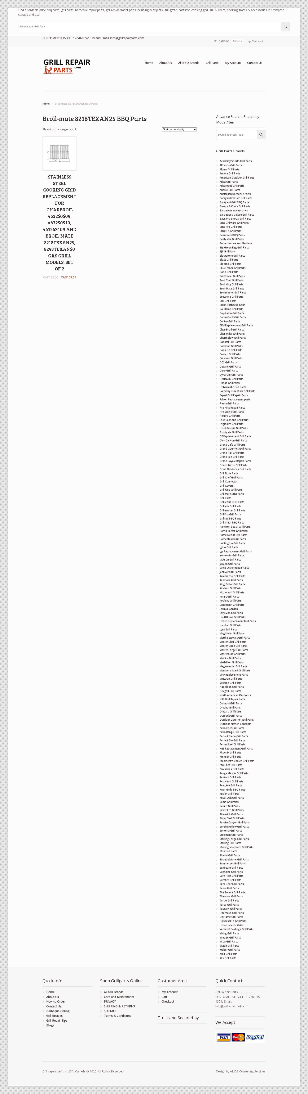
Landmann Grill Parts (232, 605)
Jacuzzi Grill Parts (230, 564)
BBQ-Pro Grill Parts (231, 227)
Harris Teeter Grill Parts (234, 531)
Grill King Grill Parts (231, 489)
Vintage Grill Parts (230, 937)
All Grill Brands (113, 992)
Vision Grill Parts (229, 945)
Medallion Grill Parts (232, 662)
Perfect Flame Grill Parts (234, 736)
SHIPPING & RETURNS (119, 1006)
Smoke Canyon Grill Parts (235, 822)
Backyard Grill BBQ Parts (234, 202)
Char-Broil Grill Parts (232, 329)
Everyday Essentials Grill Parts (237, 391)
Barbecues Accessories (234, 210)
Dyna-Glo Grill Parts (231, 375)
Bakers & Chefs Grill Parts (235, 206)
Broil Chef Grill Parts (232, 280)
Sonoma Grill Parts (231, 830)
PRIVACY (110, 1001)
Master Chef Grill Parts (233, 642)
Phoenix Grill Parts (230, 752)
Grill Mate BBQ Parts (232, 494)
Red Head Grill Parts (231, 781)
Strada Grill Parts (230, 855)
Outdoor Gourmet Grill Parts (237, 719)
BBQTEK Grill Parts (231, 231)
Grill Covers (227, 485)
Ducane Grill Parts (230, 366)
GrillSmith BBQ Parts (232, 522)
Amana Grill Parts (230, 173)
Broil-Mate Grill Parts (232, 288)
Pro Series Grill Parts (232, 769)
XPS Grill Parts (228, 958)
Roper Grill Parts (229, 794)
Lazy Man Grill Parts (231, 613)
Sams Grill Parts (229, 802)
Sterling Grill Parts (230, 843)
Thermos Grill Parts (231, 896)
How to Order (55, 1001)
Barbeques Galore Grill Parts (237, 214)
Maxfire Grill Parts (230, 658)
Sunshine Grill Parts (231, 872)
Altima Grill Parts (229, 169)
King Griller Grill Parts (232, 584)
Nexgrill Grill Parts (230, 691)
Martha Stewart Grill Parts (235, 637)
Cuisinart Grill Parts (231, 358)
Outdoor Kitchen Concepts (235, 724)
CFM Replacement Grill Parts (236, 325)
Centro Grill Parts (230, 321)
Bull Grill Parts (228, 301)
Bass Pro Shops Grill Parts (235, 218)
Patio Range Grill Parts (233, 732)
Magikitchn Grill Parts (232, 633)
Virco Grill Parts (229, 941)
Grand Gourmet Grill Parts (235, 448)
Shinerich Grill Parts (231, 814)
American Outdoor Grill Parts (237, 177)
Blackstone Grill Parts (232, 255)
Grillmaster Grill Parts (232, 510)
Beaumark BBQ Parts (232, 235)
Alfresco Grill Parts (231, 165)
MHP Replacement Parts (234, 674)
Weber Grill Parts (230, 949)
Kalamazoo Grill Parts (232, 576)
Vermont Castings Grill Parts (237, 929)
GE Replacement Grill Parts (235, 436)
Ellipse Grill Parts (230, 383)
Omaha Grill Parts (230, 707)
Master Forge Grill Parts (234, 650)
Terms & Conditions (117, 1016)
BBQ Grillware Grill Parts (234, 223)
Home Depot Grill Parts (233, 535)
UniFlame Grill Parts (231, 917)
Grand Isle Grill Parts (232, 457)
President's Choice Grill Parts (237, 761)
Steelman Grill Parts (231, 835)
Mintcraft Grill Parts (231, 678)
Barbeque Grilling (57, 1011)
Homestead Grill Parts (233, 539)
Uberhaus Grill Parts (232, 913)
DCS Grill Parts (228, 362)
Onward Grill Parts (231, 711)
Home (149, 63)
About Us (165, 63)
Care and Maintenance (119, 997)
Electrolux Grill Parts (231, 379)
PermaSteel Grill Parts (233, 744)
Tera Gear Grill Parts (232, 884)
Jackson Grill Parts (230, 559)
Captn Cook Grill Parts (233, 317)
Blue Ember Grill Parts (233, 268)
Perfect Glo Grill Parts (232, 740)
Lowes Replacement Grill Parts (238, 621)
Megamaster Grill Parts (233, 666)
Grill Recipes (54, 1016)
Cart (164, 997)
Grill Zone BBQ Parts (232, 502)
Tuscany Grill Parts (231, 908)
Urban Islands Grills (231, 925)
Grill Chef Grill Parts (231, 477)
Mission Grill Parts (230, 683)
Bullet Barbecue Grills (232, 305)
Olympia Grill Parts (231, 703)
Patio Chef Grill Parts (232, 728)
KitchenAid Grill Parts (232, 592)
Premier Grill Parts (230, 756)
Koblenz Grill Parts (231, 600)
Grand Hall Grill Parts (232, 453)
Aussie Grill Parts (230, 190)
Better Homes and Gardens (236, 243)
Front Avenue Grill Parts (234, 428)
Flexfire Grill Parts (230, 416)
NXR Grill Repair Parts (232, 699)
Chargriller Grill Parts (232, 334)
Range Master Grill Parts (234, 773)
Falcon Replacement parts (235, 399)
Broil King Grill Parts (231, 284)
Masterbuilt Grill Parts (233, 654)
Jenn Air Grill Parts (230, 572)
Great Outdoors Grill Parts (235, 469)
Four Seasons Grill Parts (234, 420)
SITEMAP (110, 1011)
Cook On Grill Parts (231, 350)
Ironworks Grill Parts (232, 555)
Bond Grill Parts (229, 272)
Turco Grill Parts (229, 904)
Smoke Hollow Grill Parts (234, 826)
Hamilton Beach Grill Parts (235, 526)
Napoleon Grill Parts (232, 687)
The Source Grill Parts (232, 892)
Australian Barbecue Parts (235, 194)
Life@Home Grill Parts (233, 617)
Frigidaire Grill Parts (231, 424)
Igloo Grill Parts (229, 547)
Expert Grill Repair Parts (234, 395)
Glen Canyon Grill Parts (233, 440)
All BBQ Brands (188, 63)
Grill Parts (212, 63)
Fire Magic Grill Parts (232, 412)
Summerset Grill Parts (233, 863)
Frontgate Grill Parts (232, 432)
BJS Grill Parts (228, 251)
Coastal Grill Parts (230, 342)
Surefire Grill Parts (230, 880)
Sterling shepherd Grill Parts (237, 847)
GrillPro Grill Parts (230, 514)
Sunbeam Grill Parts (231, 867)
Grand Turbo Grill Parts (233, 465)
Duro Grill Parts (229, 370)
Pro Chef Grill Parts (231, 765)
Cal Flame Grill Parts (231, 309)
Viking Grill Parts (229, 933)
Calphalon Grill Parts (232, 313)
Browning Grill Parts (231, 296)
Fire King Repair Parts (232, 407)
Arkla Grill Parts (229, 182)
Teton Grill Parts (229, 888)
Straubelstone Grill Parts (234, 859)
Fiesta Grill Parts (229, 403)
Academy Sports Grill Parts (236, 161)
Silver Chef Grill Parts (232, 818)
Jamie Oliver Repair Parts (234, 567)
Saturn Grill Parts (230, 806)
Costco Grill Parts (230, 354)
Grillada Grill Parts (230, 506)
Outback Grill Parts (231, 715)
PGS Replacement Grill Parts (236, 748)
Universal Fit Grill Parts (233, 921)
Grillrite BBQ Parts (230, 518)
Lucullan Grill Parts (231, 625)
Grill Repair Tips (56, 1020)
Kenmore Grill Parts (231, 580)
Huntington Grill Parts (232, 543)
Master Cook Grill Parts (233, 646)
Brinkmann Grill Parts (232, 276)
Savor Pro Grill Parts (232, 810)
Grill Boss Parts (229, 473)
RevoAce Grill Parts (231, 785)
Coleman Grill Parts (231, 346)
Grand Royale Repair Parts (235, 461)
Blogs (50, 1025)
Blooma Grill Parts (230, 264)
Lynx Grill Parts (228, 629)
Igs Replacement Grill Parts (236, 551)
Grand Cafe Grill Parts (233, 444)
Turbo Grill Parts (229, 900)
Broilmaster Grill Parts (233, 292)
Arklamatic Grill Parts (232, 186)
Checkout (257, 41)
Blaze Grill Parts (229, 259)
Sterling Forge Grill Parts (234, 839)
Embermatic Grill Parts (233, 387)
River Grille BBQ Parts (232, 789)
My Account (233, 63)
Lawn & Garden (229, 609)
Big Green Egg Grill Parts (234, 247)
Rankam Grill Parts (230, 777)
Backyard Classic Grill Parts (236, 198)
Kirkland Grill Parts (231, 588)
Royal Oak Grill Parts (232, 798)
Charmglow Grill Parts (233, 337)
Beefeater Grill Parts (232, 239)
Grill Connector (229, 481)
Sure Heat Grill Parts (231, 876)
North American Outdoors (235, 695)
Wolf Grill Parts (228, 954)
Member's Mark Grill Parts (235, 670)
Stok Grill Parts (228, 851)
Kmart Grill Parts (229, 596)
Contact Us (254, 63)
